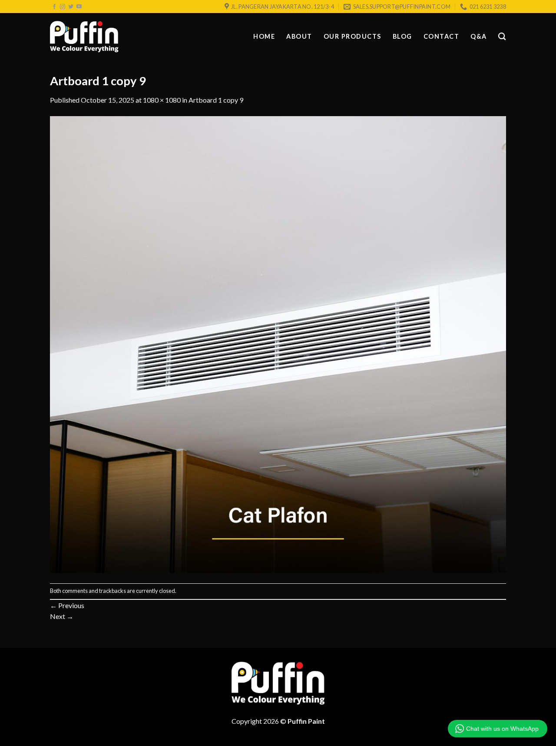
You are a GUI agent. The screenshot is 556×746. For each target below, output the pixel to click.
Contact (442, 36)
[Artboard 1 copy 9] (278, 343)
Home (264, 36)
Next (61, 616)
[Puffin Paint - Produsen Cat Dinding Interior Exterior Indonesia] (84, 37)
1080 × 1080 (162, 100)
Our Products (352, 36)
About (299, 36)
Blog (402, 36)
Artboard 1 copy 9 (216, 100)
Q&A (478, 36)
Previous (67, 605)
